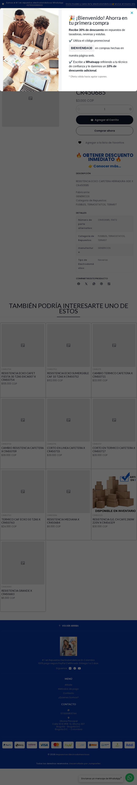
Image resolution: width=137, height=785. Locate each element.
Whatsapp (93, 61)
